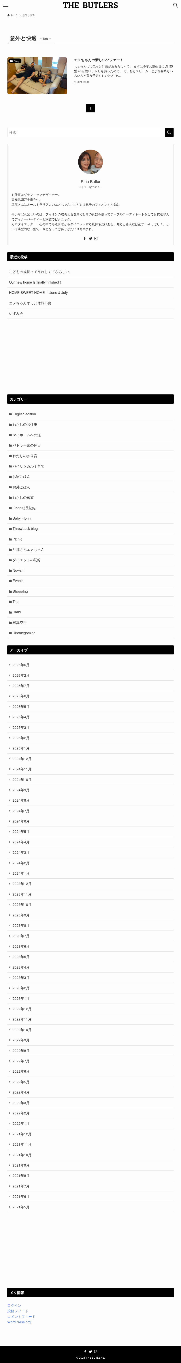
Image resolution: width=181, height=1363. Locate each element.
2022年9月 (21, 1039)
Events (18, 580)
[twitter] (90, 238)
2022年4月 (21, 1092)
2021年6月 (21, 1196)
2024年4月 (21, 842)
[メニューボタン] (5, 5)
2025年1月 (21, 748)
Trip (16, 601)
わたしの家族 (23, 497)
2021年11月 (22, 1144)
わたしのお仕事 (25, 424)
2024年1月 (21, 873)
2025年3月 (21, 727)
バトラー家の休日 (27, 445)
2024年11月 (22, 768)
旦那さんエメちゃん (28, 549)
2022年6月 (21, 1071)
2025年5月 (21, 706)
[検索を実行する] (169, 132)
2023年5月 (21, 956)
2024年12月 (22, 758)
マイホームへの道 (27, 434)
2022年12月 (22, 1008)
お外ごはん (21, 486)
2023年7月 (21, 935)
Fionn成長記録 (24, 507)
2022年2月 (21, 1113)
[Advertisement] (90, 356)
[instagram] (96, 238)
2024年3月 (21, 852)
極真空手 (20, 622)
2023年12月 (22, 883)
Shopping (20, 591)
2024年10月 (22, 779)
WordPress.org (19, 1322)
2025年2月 (21, 737)
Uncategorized (24, 632)
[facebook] (85, 238)
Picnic (17, 539)
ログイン (14, 1305)
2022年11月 (22, 1019)
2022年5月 (21, 1081)
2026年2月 (21, 675)
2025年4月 (21, 716)
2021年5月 (21, 1206)
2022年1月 (21, 1123)
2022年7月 (21, 1060)
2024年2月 (21, 862)
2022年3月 (21, 1102)
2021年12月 (22, 1133)
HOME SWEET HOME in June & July (38, 292)
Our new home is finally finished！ (35, 282)
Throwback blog (25, 528)
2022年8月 (21, 1050)
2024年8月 (21, 800)
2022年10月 (22, 1029)
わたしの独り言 (25, 455)
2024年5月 (21, 831)
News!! (18, 570)
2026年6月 (21, 664)
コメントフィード (21, 1316)
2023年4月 (21, 967)
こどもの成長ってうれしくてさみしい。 (41, 271)
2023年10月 (22, 904)
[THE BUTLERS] (90, 5)
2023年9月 (21, 915)
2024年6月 (21, 821)
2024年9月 (21, 789)
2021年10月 (22, 1154)
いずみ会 (16, 313)
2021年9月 (21, 1165)
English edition (24, 413)
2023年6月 (21, 946)
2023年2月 (21, 987)
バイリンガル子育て (28, 466)
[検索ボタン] (175, 5)
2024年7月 (21, 810)
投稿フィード (17, 1310)
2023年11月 (22, 894)
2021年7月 (21, 1186)
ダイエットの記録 (27, 559)
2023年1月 (21, 998)
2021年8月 (21, 1175)
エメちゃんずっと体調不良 (30, 303)
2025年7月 (21, 685)
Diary (17, 611)
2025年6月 (21, 695)
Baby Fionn (22, 518)
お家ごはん (21, 476)
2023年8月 (21, 925)
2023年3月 (21, 977)
